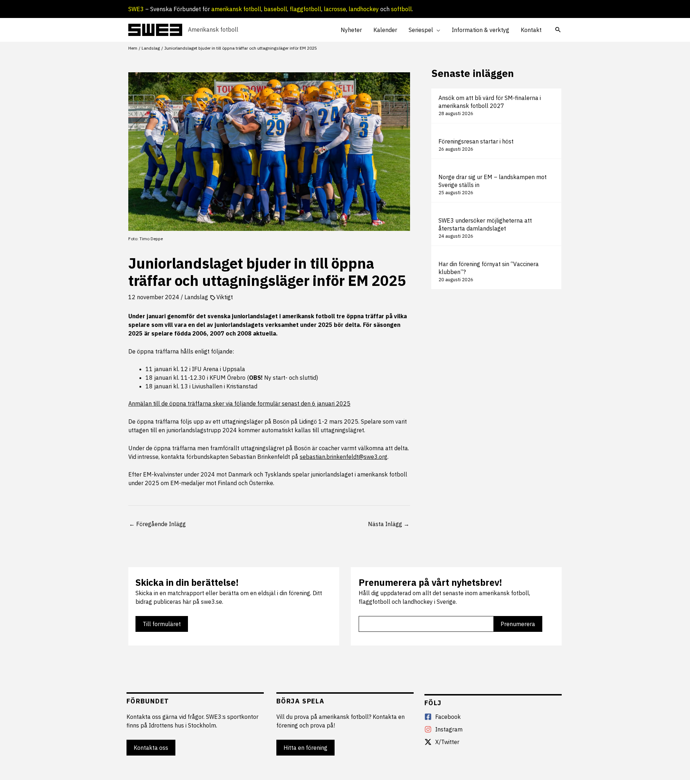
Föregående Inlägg (157, 524)
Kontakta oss (151, 747)
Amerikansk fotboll (213, 29)
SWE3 (136, 9)
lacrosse (335, 9)
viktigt (224, 297)
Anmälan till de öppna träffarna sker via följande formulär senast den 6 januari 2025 (239, 403)
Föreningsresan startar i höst (476, 141)
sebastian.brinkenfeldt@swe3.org (343, 456)
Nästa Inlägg (388, 524)
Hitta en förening (305, 747)
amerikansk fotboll (236, 9)
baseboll (275, 9)
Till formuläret (162, 624)
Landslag (196, 297)
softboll (401, 9)
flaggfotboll (305, 9)
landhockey (364, 9)
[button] (436, 30)
